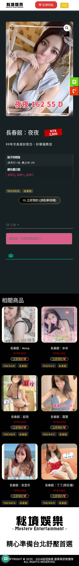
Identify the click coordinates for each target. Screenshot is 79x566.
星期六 (20, 174)
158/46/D (49, 502)
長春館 (28, 191)
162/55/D (13, 191)
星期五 (11, 174)
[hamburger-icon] (64, 5)
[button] (67, 28)
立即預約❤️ (19, 359)
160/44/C (49, 434)
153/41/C (49, 365)
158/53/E (9, 365)
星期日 (29, 174)
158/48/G (9, 502)
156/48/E (9, 434)
